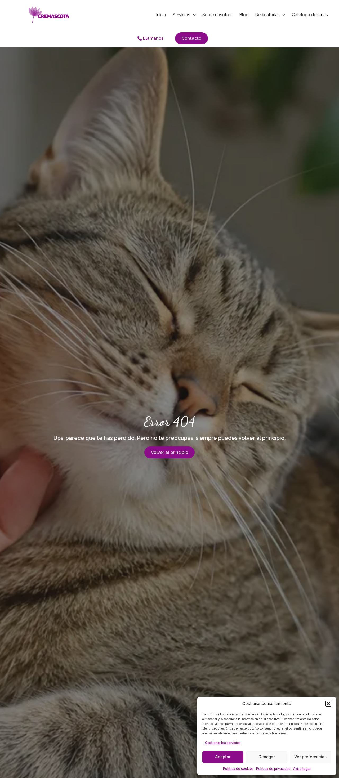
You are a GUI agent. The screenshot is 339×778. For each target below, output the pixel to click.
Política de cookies (238, 769)
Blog (243, 14)
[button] (328, 703)
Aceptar (223, 756)
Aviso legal (302, 769)
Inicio (161, 14)
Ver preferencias (310, 756)
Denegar (266, 756)
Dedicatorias (267, 14)
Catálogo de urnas (310, 14)
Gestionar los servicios (222, 743)
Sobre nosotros (217, 14)
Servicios (181, 14)
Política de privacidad (273, 769)
